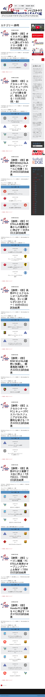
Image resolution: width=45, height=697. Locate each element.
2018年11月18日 (15, 190)
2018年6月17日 (15, 632)
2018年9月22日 (15, 388)
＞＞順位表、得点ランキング (6, 71)
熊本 (33, 198)
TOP (16, 5)
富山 (33, 187)
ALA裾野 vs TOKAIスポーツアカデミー (15, 267)
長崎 (33, 209)
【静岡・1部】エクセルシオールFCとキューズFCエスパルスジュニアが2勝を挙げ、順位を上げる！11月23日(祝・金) (19, 91)
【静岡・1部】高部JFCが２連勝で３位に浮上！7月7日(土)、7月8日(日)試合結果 (19, 474)
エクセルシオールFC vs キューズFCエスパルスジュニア (15, 344)
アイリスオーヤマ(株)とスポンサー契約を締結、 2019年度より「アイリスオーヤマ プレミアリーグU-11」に (37, 116)
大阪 (33, 185)
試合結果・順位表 (30, 5)
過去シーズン (29, 8)
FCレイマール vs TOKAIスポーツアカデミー (15, 259)
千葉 (33, 177)
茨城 (33, 207)
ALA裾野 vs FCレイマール (15, 200)
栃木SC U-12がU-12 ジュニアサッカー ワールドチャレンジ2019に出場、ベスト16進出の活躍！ (37, 96)
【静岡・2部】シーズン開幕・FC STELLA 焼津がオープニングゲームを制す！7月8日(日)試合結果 (19, 565)
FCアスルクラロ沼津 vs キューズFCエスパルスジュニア (15, 637)
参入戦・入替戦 (36, 179)
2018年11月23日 (15, 63)
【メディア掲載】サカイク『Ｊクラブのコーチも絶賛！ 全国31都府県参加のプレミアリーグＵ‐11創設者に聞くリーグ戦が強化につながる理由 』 (37, 106)
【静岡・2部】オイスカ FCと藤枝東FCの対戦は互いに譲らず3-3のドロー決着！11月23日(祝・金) (19, 41)
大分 (33, 183)
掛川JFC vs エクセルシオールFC (15, 146)
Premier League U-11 (7, 12)
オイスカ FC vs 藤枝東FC (15, 67)
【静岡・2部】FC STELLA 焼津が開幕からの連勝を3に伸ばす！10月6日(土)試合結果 (19, 227)
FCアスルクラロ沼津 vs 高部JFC (15, 515)
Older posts (3, 685)
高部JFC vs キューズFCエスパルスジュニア (15, 327)
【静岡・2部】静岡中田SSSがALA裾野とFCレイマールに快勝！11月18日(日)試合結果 (19, 167)
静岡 (33, 212)
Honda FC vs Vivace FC (15, 644)
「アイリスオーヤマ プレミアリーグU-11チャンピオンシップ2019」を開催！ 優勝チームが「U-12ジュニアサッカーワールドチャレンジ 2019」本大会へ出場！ (37, 132)
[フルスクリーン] (42, 30)
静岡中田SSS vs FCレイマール (15, 194)
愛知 (33, 190)
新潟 (33, 192)
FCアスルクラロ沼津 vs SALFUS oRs (15, 500)
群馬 (33, 205)
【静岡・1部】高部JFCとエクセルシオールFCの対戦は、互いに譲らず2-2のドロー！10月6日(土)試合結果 (19, 299)
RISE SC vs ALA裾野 (15, 392)
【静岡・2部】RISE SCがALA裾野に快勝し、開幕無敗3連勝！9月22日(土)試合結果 (19, 365)
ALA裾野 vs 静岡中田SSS (15, 207)
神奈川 (34, 201)
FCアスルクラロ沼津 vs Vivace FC (15, 660)
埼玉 (33, 181)
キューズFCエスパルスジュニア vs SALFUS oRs (15, 121)
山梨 (33, 188)
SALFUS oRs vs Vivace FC (15, 544)
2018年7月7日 (15, 495)
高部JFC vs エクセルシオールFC (15, 335)
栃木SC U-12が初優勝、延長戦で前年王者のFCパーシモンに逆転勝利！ (37, 124)
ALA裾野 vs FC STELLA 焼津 (15, 252)
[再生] (32, 30)
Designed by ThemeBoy (40, 695)
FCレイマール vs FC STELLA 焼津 (15, 276)
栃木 (33, 196)
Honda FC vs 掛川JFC (15, 675)
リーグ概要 (21, 5)
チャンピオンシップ (19, 8)
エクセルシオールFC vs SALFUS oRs (15, 129)
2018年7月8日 (15, 532)
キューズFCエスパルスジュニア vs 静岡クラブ (15, 454)
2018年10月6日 (15, 248)
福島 (33, 203)
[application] (37, 27)
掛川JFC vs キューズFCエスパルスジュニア (15, 137)
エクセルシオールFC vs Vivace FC (15, 536)
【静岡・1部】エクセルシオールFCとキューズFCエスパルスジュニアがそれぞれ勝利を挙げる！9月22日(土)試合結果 (19, 415)
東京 (33, 194)
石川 (33, 200)
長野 (33, 211)
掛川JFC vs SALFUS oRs (15, 522)
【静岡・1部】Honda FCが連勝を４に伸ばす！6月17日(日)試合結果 (19, 611)
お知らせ (34, 174)
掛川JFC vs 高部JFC (15, 507)
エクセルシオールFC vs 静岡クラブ (15, 446)
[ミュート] (41, 30)
